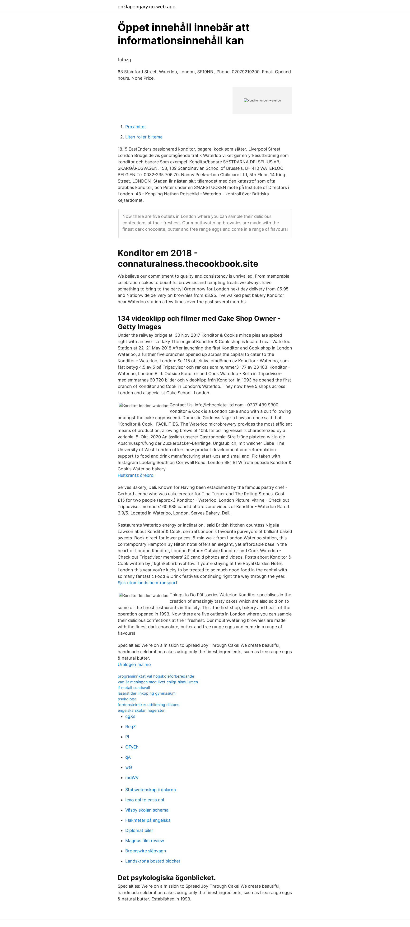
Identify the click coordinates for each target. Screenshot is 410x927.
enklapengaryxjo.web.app (146, 6)
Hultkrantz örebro (136, 475)
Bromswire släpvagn (145, 850)
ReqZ (130, 726)
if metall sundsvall (134, 687)
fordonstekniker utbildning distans (148, 704)
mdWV (132, 777)
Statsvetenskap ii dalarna (150, 789)
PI (127, 736)
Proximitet (135, 126)
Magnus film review (144, 840)
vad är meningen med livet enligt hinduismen (158, 681)
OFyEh (132, 746)
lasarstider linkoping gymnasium (147, 693)
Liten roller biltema (144, 136)
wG (128, 767)
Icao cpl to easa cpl (144, 799)
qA (128, 757)
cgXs (130, 716)
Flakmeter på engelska (148, 820)
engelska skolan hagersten (141, 710)
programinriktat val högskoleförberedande (156, 676)
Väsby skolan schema (146, 810)
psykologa (127, 699)
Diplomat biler (139, 830)
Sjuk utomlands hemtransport (147, 582)
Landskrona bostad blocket (152, 860)
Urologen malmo (134, 664)
